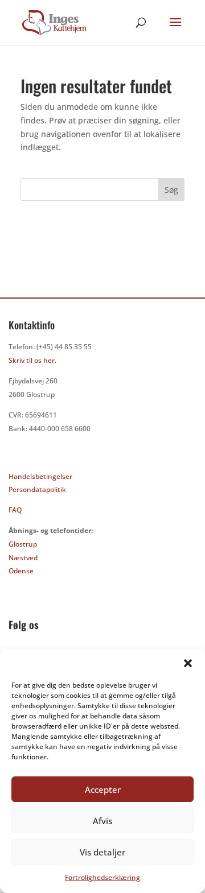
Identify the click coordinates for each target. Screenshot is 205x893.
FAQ (15, 510)
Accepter (103, 789)
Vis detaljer (102, 852)
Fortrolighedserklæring (102, 877)
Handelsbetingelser (40, 476)
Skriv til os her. (32, 360)
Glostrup (23, 544)
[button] (188, 663)
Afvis (102, 820)
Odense (21, 571)
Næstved (23, 558)
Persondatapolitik (37, 489)
